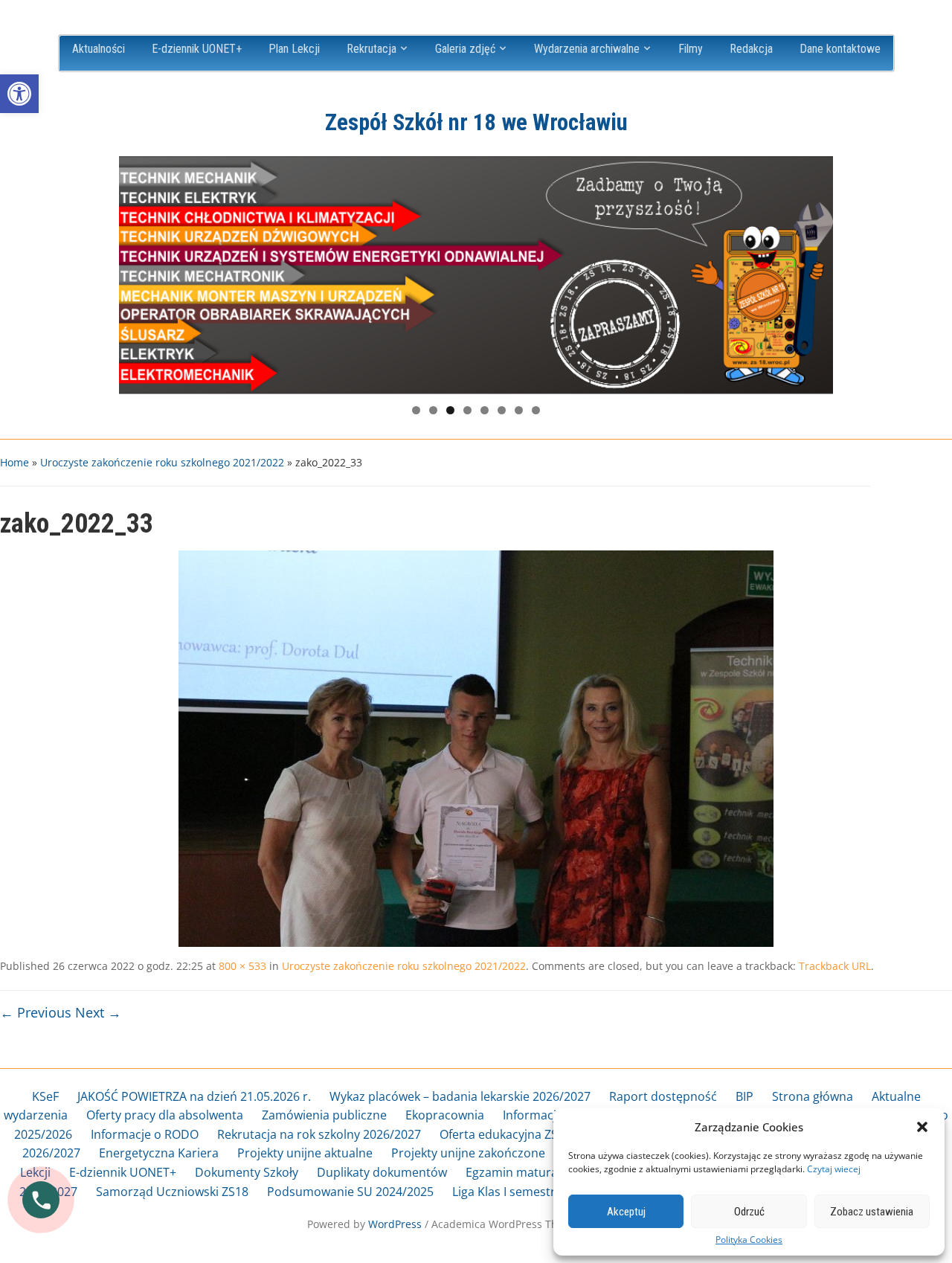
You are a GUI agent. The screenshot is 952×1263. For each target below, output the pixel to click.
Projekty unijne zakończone (468, 1153)
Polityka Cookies (748, 1239)
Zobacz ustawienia (871, 1211)
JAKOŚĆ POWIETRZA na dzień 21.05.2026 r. (194, 1096)
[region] (476, 275)
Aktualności (98, 49)
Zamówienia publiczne (324, 1115)
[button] (19, 93)
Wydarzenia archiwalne (587, 49)
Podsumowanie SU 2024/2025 (350, 1191)
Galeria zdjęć (465, 49)
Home (14, 462)
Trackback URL (835, 966)
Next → (98, 1012)
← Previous (35, 1012)
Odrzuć (749, 1211)
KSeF (45, 1096)
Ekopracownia (444, 1115)
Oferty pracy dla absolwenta (164, 1115)
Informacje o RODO (145, 1134)
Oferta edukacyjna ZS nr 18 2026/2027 (545, 1134)
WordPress (395, 1224)
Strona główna (812, 1096)
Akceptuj (626, 1211)
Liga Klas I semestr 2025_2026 (534, 1191)
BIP (744, 1096)
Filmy (690, 49)
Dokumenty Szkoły (246, 1172)
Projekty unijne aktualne (305, 1153)
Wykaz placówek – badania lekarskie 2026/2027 (460, 1096)
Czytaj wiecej (834, 1169)
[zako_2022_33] (476, 747)
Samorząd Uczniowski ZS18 (172, 1191)
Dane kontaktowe (840, 49)
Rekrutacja (371, 49)
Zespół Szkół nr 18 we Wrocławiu (476, 122)
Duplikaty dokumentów (382, 1172)
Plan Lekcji (294, 49)
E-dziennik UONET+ (197, 49)
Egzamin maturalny (520, 1172)
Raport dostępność (663, 1096)
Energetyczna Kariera (159, 1153)
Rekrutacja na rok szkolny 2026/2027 (319, 1134)
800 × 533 (242, 966)
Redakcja (751, 49)
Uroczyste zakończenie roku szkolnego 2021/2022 (162, 462)
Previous (137, 271)
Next (814, 271)
